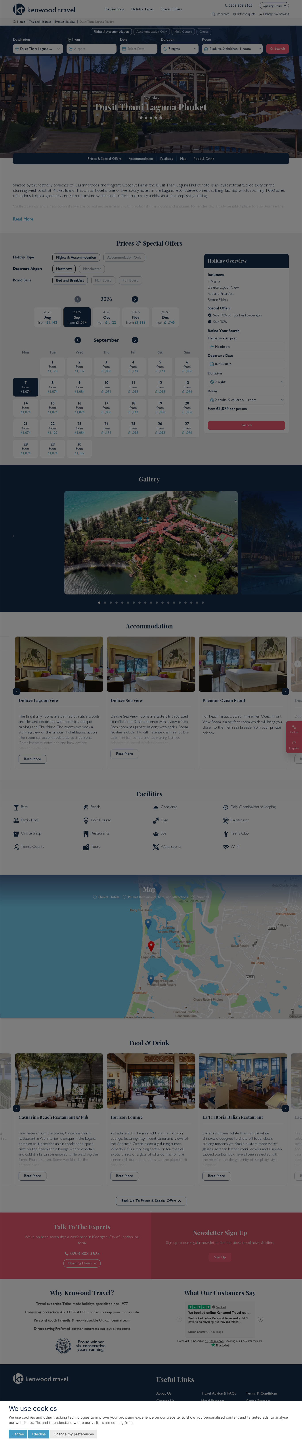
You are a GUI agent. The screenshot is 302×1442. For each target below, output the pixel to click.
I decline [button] (39, 1434)
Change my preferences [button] (74, 1434)
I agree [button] (18, 1434)
